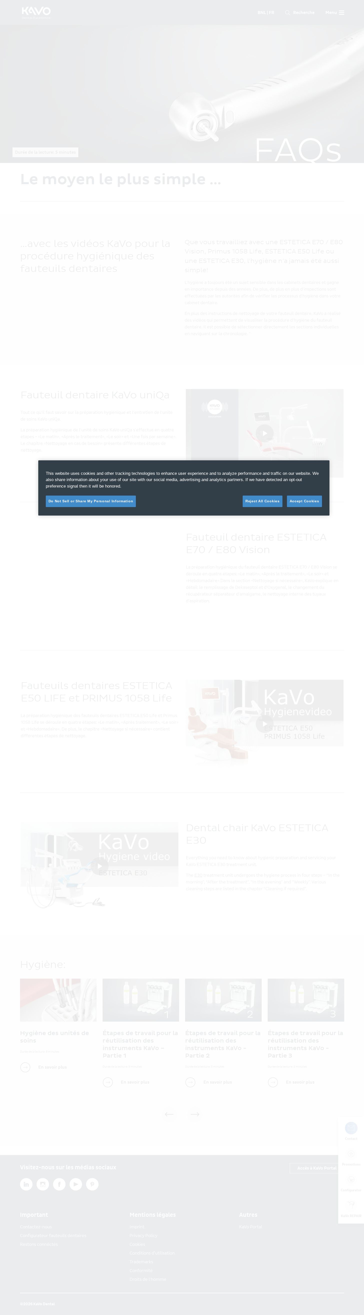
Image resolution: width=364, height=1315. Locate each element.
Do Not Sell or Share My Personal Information (91, 501)
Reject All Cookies (262, 501)
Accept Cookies (304, 501)
